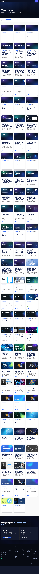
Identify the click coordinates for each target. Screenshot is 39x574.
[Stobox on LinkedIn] (3, 552)
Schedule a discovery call (25, 537)
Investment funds (17, 555)
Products (7, 1)
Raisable (10, 549)
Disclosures (27, 563)
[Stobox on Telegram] (5, 552)
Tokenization (8, 19)
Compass (10, 550)
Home (2, 7)
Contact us (32, 1)
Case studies (22, 550)
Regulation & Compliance (27, 19)
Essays (28, 556)
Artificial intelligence (17, 552)
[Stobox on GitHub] (1, 556)
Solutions (11, 1)
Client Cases (33, 19)
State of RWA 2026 (35, 550)
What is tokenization (29, 549)
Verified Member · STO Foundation (4, 558)
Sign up (36, 1)
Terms (25, 563)
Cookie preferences (32, 563)
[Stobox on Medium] (3, 554)
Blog (4, 7)
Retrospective (22, 549)
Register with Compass (6, 537)
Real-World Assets (14, 19)
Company (21, 1)
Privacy (22, 563)
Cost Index (34, 551)
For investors (16, 1)
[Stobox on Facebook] (5, 554)
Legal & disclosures (23, 555)
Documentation (35, 558)
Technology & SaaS (17, 551)
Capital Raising (20, 19)
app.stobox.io (36, 563)
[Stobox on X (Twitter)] (1, 552)
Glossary (28, 555)
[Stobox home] (3, 1)
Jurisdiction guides (29, 552)
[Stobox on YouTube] (1, 554)
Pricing (25, 1)
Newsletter (34, 559)
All (4, 19)
